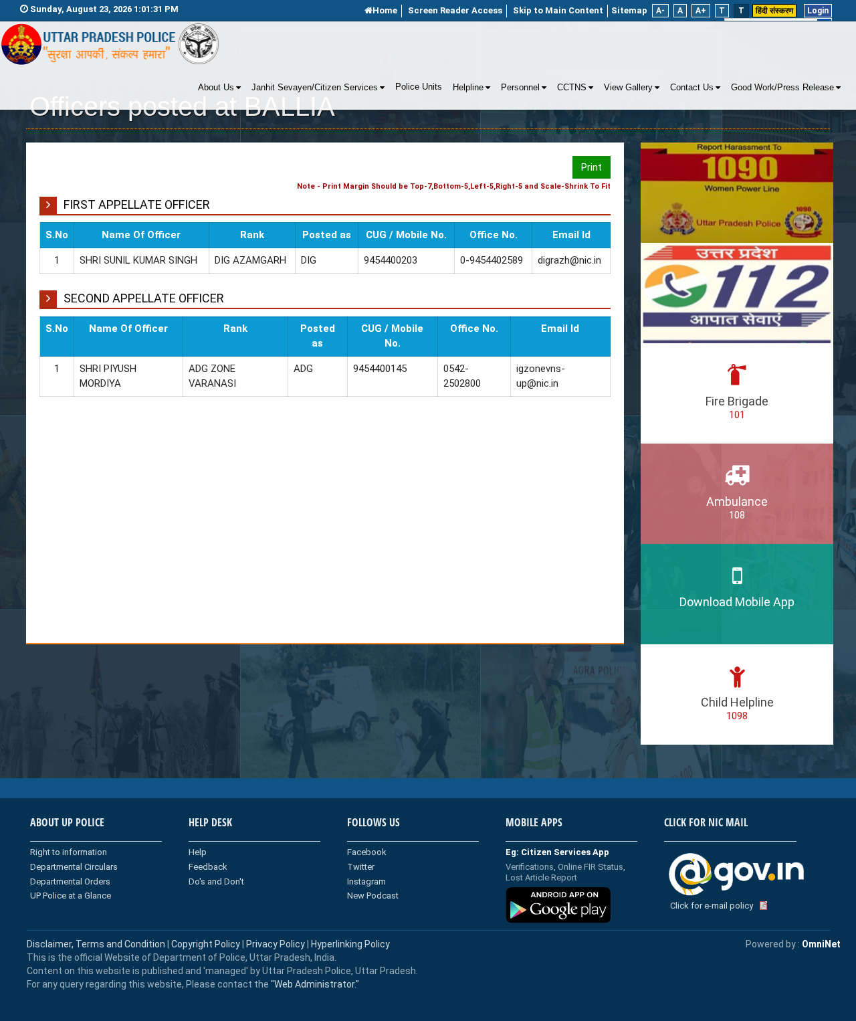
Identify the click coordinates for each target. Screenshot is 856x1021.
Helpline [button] (468, 87)
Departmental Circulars (74, 867)
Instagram (366, 881)
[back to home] (110, 44)
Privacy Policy (275, 944)
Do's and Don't (216, 881)
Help (198, 852)
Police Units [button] (418, 87)
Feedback (208, 867)
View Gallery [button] (628, 87)
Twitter (360, 867)
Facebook (367, 852)
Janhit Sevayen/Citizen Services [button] (314, 87)
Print (591, 167)
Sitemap (629, 10)
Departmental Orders (70, 881)
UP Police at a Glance (70, 896)
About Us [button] (216, 87)
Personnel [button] (520, 87)
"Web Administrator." (314, 984)
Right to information (68, 852)
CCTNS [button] (571, 87)
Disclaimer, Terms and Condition (96, 944)
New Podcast (373, 896)
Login (818, 10)
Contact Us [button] (692, 87)
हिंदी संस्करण (774, 10)
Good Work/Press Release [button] (782, 87)
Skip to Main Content (558, 10)
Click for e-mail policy (711, 906)
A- (660, 10)
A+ (701, 10)
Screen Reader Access (455, 10)
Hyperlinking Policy (350, 944)
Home (384, 10)
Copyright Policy (206, 944)
